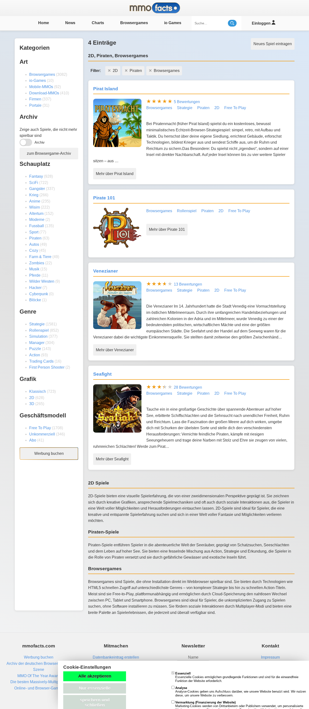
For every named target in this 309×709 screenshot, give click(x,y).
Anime (34, 201)
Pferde (35, 275)
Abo (32, 440)
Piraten (35, 238)
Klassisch (37, 391)
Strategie (37, 324)
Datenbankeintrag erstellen (116, 657)
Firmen (35, 99)
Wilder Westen (41, 281)
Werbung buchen (49, 453)
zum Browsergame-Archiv (49, 153)
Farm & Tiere (40, 257)
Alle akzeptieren (94, 676)
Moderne (36, 220)
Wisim (34, 207)
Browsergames (134, 23)
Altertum (36, 213)
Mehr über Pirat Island (114, 174)
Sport (33, 232)
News (70, 23)
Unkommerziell (42, 434)
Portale (35, 105)
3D (31, 404)
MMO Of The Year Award (38, 676)
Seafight (102, 374)
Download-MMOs (44, 93)
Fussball (36, 226)
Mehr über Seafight (112, 459)
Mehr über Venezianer (115, 350)
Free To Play (40, 428)
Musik (34, 269)
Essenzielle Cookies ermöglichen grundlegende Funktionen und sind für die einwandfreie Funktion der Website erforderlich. (236, 677)
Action (34, 355)
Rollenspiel (39, 330)
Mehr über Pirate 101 (167, 229)
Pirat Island (105, 88)
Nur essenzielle (95, 688)
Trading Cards (41, 361)
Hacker (35, 288)
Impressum (270, 657)
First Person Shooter (46, 367)
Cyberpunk (38, 294)
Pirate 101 (104, 197)
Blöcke (35, 300)
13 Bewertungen (188, 284)
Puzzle (35, 349)
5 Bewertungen (187, 102)
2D (31, 398)
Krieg (33, 195)
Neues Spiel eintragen (272, 44)
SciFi (33, 183)
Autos (34, 244)
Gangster (37, 189)
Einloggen (262, 23)
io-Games (37, 80)
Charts (98, 23)
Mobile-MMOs (41, 87)
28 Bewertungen (188, 387)
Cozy (33, 250)
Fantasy (36, 176)
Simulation (38, 336)
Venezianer (105, 271)
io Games (172, 23)
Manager (36, 343)
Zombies (36, 263)
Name (193, 657)
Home (43, 23)
